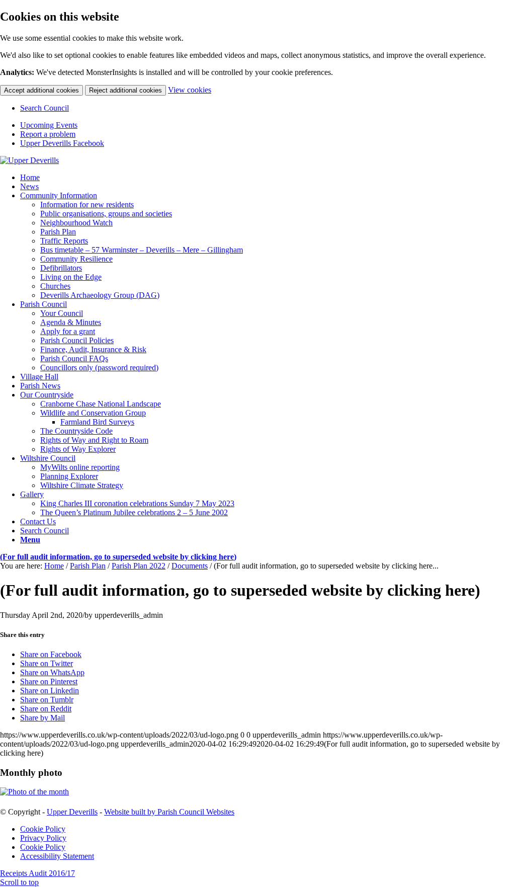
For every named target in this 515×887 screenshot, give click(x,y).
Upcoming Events (48, 125)
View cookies (189, 90)
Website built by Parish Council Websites (169, 812)
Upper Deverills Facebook (62, 143)
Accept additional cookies (41, 90)
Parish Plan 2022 (138, 565)
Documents (189, 565)
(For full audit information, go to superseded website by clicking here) (118, 556)
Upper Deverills (72, 812)
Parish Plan (88, 565)
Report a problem (47, 134)
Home (54, 565)
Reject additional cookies (125, 90)
